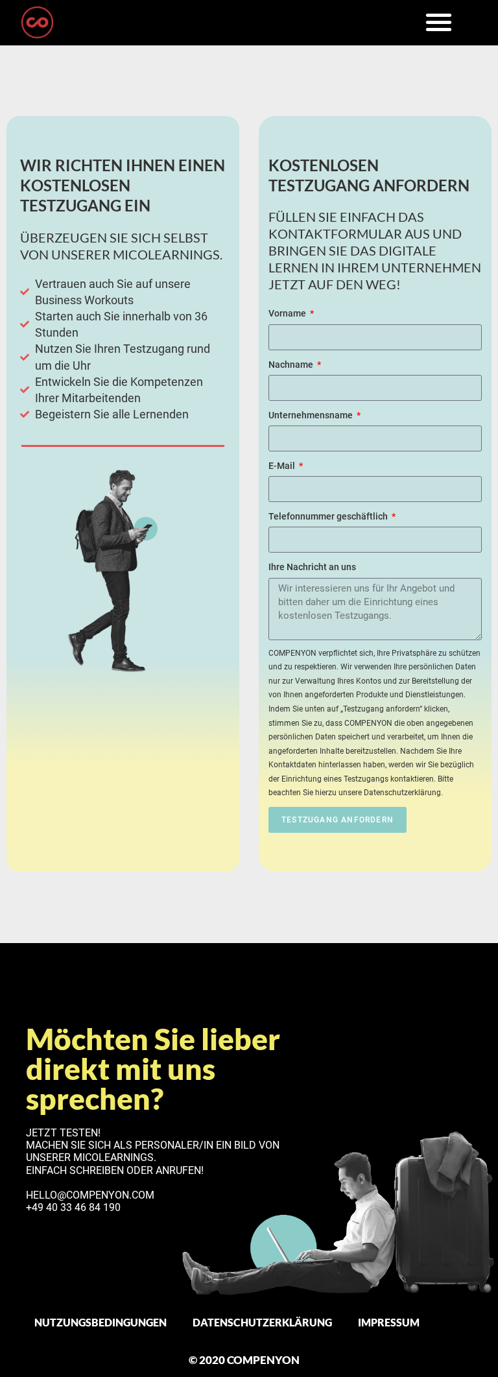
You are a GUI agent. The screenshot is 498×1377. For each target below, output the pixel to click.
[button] (439, 22)
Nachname (291, 364)
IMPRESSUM (389, 1322)
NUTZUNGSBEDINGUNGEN (100, 1322)
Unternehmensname (311, 415)
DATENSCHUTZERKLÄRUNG (262, 1322)
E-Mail (282, 466)
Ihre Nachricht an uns (312, 567)
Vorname (288, 313)
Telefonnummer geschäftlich (329, 516)
